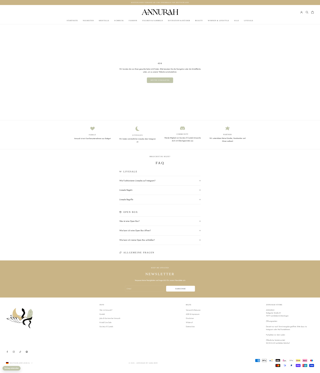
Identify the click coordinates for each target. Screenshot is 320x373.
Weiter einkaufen (160, 80)
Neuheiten (88, 20)
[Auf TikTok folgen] (20, 352)
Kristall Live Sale (105, 322)
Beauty (199, 20)
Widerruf (189, 322)
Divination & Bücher (179, 20)
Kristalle (104, 20)
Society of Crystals (106, 326)
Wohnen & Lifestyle (218, 20)
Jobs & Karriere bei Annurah (110, 318)
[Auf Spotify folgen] (27, 352)
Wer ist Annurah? (106, 310)
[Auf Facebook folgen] (7, 352)
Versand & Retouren (193, 310)
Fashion (133, 20)
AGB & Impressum (193, 314)
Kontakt (102, 314)
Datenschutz (190, 326)
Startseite (72, 20)
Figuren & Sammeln (152, 20)
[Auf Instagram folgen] (13, 352)
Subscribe (180, 289)
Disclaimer (190, 318)
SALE (236, 20)
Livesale (248, 20)
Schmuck (119, 20)
